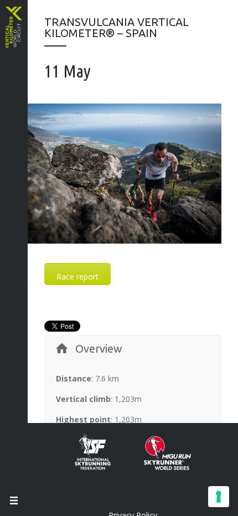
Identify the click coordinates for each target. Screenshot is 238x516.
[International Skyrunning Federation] (101, 467)
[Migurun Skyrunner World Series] (159, 467)
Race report (77, 276)
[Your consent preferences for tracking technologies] (218, 496)
